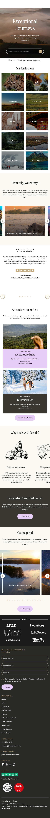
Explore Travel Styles (25, 418)
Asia (3, 703)
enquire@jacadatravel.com (11, 746)
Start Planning (25, 516)
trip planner (36, 60)
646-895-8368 (7, 742)
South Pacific (6, 733)
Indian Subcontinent (9, 718)
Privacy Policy (6, 801)
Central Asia (6, 710)
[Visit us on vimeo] (10, 764)
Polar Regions (7, 729)
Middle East (6, 725)
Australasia (6, 706)
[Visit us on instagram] (13, 764)
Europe (4, 714)
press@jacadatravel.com (10, 755)
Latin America (7, 722)
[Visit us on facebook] (3, 764)
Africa (4, 699)
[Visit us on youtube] (6, 764)
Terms (15, 801)
